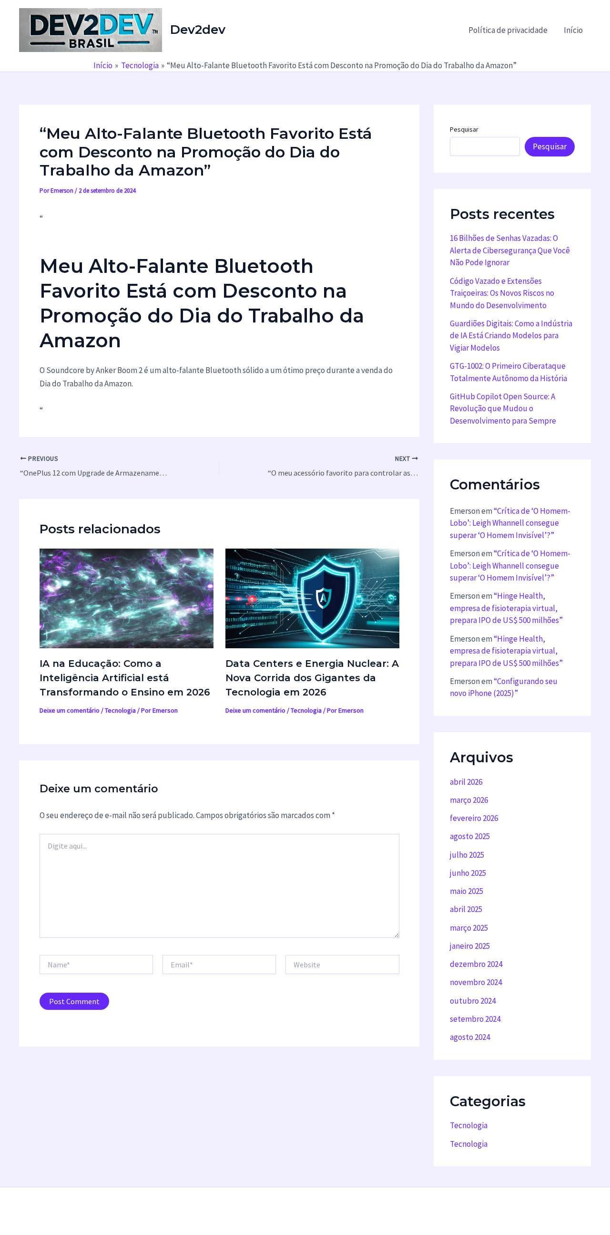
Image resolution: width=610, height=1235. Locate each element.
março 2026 (469, 800)
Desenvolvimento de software (292, 1211)
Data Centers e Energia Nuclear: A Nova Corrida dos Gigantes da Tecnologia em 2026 (312, 678)
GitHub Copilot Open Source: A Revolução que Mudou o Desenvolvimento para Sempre (503, 408)
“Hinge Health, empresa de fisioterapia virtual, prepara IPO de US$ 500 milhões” (506, 608)
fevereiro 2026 (474, 818)
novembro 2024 (476, 982)
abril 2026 (466, 782)
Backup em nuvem (208, 1211)
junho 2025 (468, 873)
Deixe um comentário (70, 710)
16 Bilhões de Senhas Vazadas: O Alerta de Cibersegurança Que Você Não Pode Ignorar (510, 250)
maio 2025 (466, 891)
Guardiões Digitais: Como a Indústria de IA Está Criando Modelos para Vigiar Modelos (511, 335)
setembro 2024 (475, 1019)
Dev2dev (197, 29)
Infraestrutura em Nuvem (388, 1211)
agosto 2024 (470, 1037)
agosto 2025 (470, 836)
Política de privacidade (508, 30)
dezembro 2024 (476, 964)
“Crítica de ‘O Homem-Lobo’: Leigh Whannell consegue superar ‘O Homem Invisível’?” (510, 523)
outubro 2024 (473, 1001)
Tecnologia (120, 710)
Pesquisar (464, 129)
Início (573, 30)
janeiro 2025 (470, 946)
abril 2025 (466, 909)
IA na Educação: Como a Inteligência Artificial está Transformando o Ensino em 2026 (125, 678)
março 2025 (469, 928)
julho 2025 (467, 855)
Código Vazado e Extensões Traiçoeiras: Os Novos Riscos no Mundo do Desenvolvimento (502, 293)
